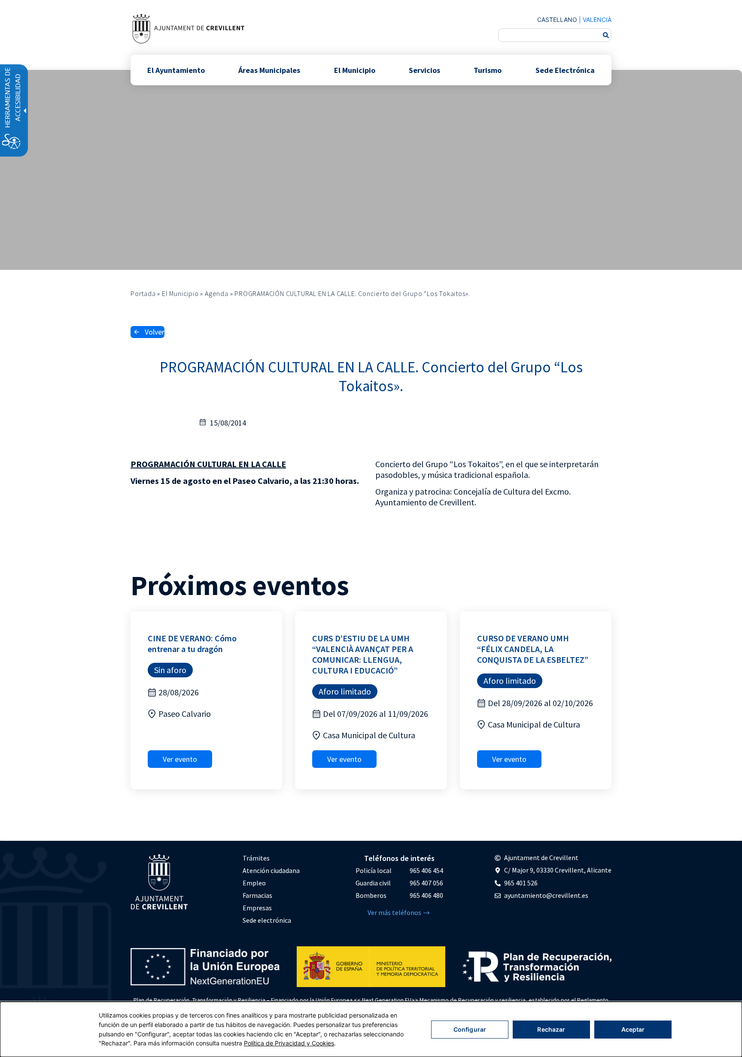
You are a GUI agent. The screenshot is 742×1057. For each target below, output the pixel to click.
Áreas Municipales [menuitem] (269, 70)
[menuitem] (271, 858)
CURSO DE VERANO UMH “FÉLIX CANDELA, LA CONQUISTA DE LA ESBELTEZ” (532, 649)
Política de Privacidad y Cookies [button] (289, 1043)
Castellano (557, 19)
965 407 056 (426, 883)
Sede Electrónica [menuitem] (565, 70)
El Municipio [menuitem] (354, 70)
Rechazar (551, 1029)
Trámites (256, 858)
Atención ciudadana (271, 870)
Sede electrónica (267, 920)
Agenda (216, 293)
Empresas (257, 907)
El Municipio (180, 293)
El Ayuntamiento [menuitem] (176, 70)
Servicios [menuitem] (424, 70)
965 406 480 (426, 895)
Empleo (254, 883)
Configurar (469, 1029)
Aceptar (633, 1029)
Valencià (597, 19)
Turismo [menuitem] (488, 70)
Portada (143, 293)
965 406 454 (426, 870)
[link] (188, 28)
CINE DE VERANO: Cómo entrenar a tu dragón (192, 643)
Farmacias (257, 895)
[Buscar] (606, 35)
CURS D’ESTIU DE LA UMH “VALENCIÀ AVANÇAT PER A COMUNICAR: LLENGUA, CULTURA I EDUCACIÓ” (362, 654)
